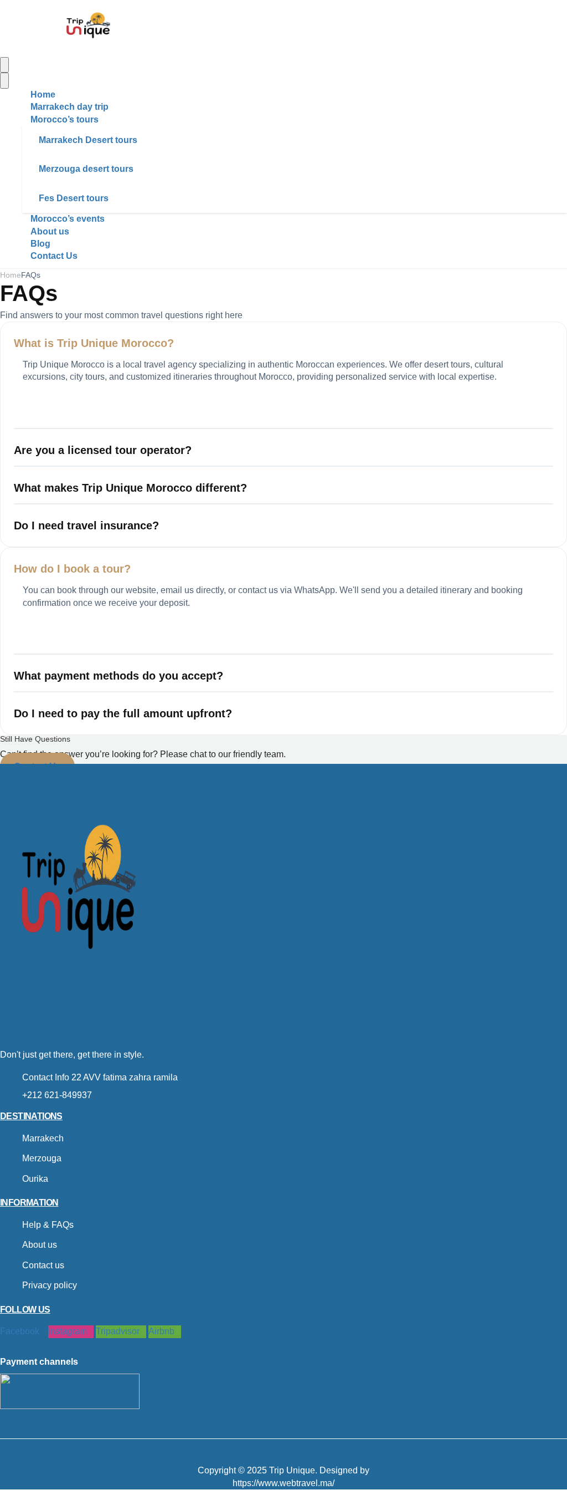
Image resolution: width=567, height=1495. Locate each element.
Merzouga (41, 1158)
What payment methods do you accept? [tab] (118, 676)
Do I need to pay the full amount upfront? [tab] (123, 713)
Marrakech (43, 1138)
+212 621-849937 (57, 1095)
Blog (40, 243)
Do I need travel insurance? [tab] (86, 525)
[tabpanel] (283, 393)
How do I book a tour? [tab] (72, 569)
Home (42, 94)
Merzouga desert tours (86, 169)
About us (49, 231)
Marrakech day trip (69, 106)
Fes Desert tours (74, 198)
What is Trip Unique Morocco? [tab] (94, 343)
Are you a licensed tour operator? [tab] (103, 450)
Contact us (43, 1265)
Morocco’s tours (64, 119)
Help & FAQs (48, 1224)
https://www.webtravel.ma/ (283, 1483)
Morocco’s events (67, 218)
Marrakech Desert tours (88, 140)
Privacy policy (49, 1285)
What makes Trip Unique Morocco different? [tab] (130, 488)
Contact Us (54, 256)
